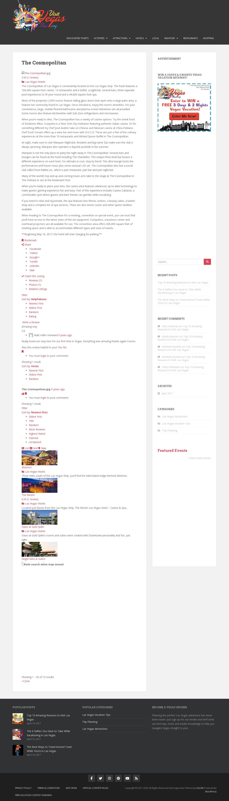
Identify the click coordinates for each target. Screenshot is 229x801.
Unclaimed (35, 442)
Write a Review (31, 322)
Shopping (208, 38)
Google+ (34, 257)
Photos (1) (35, 284)
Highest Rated (37, 433)
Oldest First (35, 307)
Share (27, 244)
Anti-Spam (71, 788)
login (43, 355)
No (65, 347)
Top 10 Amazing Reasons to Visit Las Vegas (183, 282)
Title (31, 420)
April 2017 (167, 393)
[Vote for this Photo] (23, 393)
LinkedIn (34, 266)
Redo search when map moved (44, 564)
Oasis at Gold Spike (33, 526)
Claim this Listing (34, 276)
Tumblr (33, 261)
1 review (33, 499)
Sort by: (34, 299)
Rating (32, 316)
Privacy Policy (23, 788)
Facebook (35, 249)
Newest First (36, 303)
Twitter (33, 253)
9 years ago (65, 335)
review (33, 77)
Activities (99, 38)
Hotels (140, 38)
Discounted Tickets (78, 38)
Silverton (27, 467)
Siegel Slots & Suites (33, 559)
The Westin (28, 495)
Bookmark (30, 240)
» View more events (199, 458)
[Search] (207, 262)
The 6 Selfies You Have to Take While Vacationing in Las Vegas (179, 291)
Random (34, 312)
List (26, 448)
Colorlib (200, 788)
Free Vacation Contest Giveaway (33, 795)
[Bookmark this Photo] (26, 393)
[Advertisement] (184, 196)
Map (43, 448)
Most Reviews (37, 429)
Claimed (33, 438)
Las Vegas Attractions (174, 416)
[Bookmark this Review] (23, 351)
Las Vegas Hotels (35, 81)
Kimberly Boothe (171, 346)
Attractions (120, 38)
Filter (24, 295)
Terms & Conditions (48, 788)
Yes (60, 347)
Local (155, 38)
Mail (31, 270)
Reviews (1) (35, 280)
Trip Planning (169, 430)
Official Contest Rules (95, 788)
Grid (35, 448)
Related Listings (38, 289)
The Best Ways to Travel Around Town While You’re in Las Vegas (184, 301)
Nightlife (169, 38)
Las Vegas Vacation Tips (176, 423)
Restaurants (190, 38)
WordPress (210, 791)
